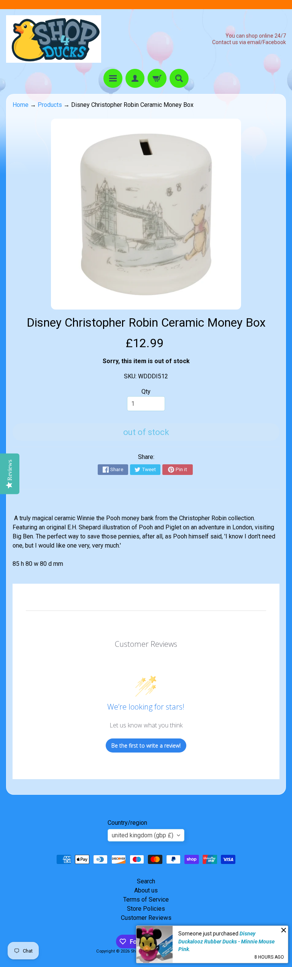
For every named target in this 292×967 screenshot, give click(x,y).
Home (21, 104)
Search (146, 881)
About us (146, 890)
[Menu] (112, 78)
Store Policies (146, 908)
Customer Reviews (146, 917)
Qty (146, 391)
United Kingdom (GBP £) (142, 835)
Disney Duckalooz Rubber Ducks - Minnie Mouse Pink (226, 941)
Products (50, 104)
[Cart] (157, 78)
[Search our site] (179, 78)
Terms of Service (146, 899)
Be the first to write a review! (146, 745)
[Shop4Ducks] (53, 39)
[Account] (134, 78)
